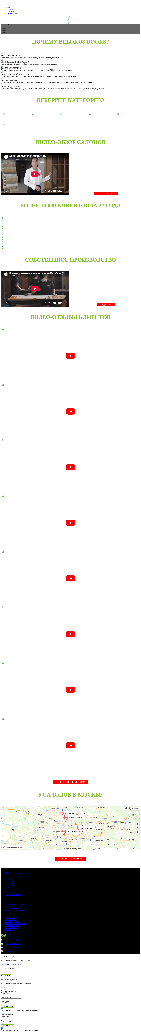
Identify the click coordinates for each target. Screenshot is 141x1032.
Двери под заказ (11, 891)
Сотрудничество (11, 908)
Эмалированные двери (13, 879)
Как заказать (10, 920)
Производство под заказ (14, 904)
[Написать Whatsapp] (70, 17)
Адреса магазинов (12, 13)
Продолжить (5, 964)
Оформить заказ (17, 964)
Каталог (8, 8)
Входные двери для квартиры (16, 885)
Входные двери (11, 881)
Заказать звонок (13, 944)
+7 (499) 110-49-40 (70, 21)
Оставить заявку (7, 1006)
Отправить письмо (14, 947)
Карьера (8, 906)
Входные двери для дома (14, 883)
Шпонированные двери (14, 877)
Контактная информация (14, 910)
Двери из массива (12, 875)
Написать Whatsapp (14, 940)
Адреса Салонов (106, 193)
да (2, 987)
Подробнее (106, 305)
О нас (7, 902)
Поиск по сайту (11, 918)
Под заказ (9, 9)
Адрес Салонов (70, 858)
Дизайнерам (9, 11)
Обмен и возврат (11, 928)
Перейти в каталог (70, 782)
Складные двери (11, 889)
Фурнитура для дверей (13, 893)
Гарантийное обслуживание (15, 924)
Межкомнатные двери (13, 873)
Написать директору (14, 951)
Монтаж (8, 930)
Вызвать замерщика (12, 926)
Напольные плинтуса (13, 895)
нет (5, 987)
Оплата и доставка (12, 922)
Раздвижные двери (12, 887)
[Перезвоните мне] (70, 19)
